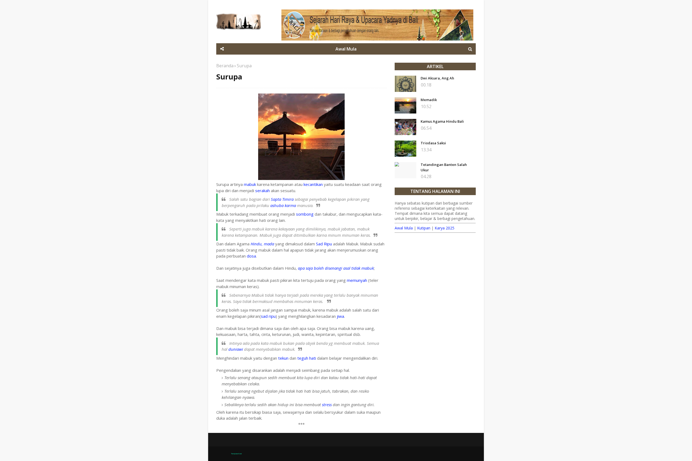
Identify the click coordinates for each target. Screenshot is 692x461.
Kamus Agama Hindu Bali (442, 121)
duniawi (235, 349)
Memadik (429, 99)
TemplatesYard (236, 454)
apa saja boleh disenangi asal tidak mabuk (336, 268)
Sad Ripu (324, 243)
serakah (262, 190)
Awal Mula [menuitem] (346, 49)
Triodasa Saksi (433, 143)
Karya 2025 (444, 227)
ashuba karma (283, 205)
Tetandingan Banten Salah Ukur (444, 167)
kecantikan (313, 184)
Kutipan (423, 227)
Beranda (225, 66)
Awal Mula (404, 227)
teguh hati (306, 358)
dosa (251, 256)
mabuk (250, 184)
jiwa (340, 316)
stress (327, 404)
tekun (283, 358)
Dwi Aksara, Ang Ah (437, 78)
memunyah (357, 280)
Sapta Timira (282, 199)
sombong (305, 214)
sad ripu (268, 316)
